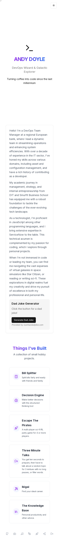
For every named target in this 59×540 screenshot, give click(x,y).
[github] (7, 533)
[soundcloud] (22, 533)
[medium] (29, 533)
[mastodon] (51, 533)
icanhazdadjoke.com (33, 325)
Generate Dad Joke (24, 320)
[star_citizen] (37, 533)
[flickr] (14, 533)
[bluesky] (44, 533)
